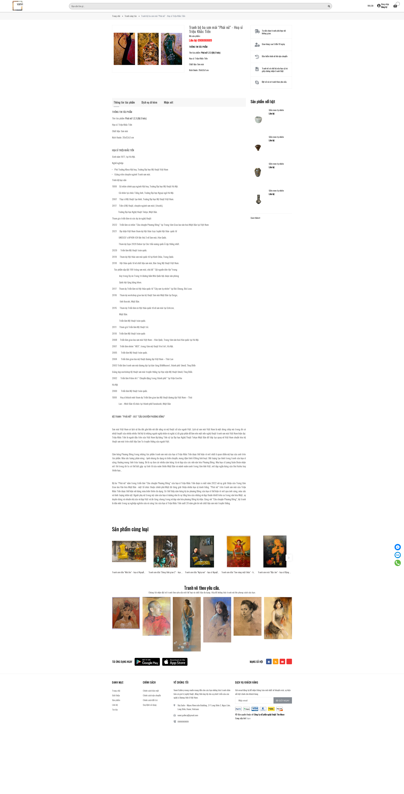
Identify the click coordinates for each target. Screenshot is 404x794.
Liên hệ (115, 704)
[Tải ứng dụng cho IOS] (174, 662)
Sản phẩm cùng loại (130, 529)
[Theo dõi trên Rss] (275, 661)
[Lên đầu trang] (398, 777)
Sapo (248, 718)
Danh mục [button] (117, 682)
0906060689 (183, 721)
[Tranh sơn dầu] (129, 551)
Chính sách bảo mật (151, 690)
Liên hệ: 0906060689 (200, 40)
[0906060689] (398, 563)
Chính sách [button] (149, 682)
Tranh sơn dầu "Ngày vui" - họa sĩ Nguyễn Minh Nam (202, 572)
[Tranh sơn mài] (275, 551)
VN (369, 5)
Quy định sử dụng (150, 704)
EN (372, 5)
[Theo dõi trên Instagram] (289, 661)
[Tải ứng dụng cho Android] (147, 662)
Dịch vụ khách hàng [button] (246, 682)
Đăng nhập (385, 4)
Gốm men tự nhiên (276, 110)
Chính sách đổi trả (150, 700)
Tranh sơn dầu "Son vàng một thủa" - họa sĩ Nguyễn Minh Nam (238, 572)
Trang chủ (116, 690)
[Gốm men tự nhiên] (258, 118)
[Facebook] (398, 547)
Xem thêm (255, 217)
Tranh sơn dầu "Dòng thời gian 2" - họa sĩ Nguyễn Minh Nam (166, 572)
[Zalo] (398, 555)
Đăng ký (384, 7)
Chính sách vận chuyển (152, 695)
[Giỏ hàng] (395, 6)
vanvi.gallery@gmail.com (188, 715)
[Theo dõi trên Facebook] (269, 661)
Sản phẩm (116, 700)
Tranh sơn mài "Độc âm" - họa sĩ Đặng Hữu (275, 572)
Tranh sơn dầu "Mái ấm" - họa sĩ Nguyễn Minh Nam (129, 572)
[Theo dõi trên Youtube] (282, 661)
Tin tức (115, 709)
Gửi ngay (284, 700)
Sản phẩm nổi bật (263, 101)
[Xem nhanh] (129, 564)
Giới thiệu (116, 695)
